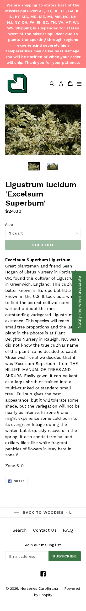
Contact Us (45, 530)
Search (19, 530)
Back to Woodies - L (46, 512)
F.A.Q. (68, 530)
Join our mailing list (43, 545)
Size (9, 224)
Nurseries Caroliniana (39, 588)
